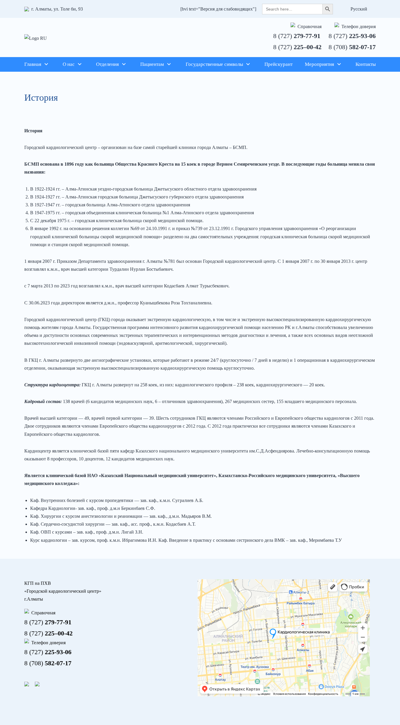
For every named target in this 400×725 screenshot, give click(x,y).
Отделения (107, 64)
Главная (32, 64)
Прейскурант (278, 64)
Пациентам (152, 64)
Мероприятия (319, 64)
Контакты (365, 64)
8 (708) (352, 47)
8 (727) (296, 36)
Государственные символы (214, 64)
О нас (69, 64)
